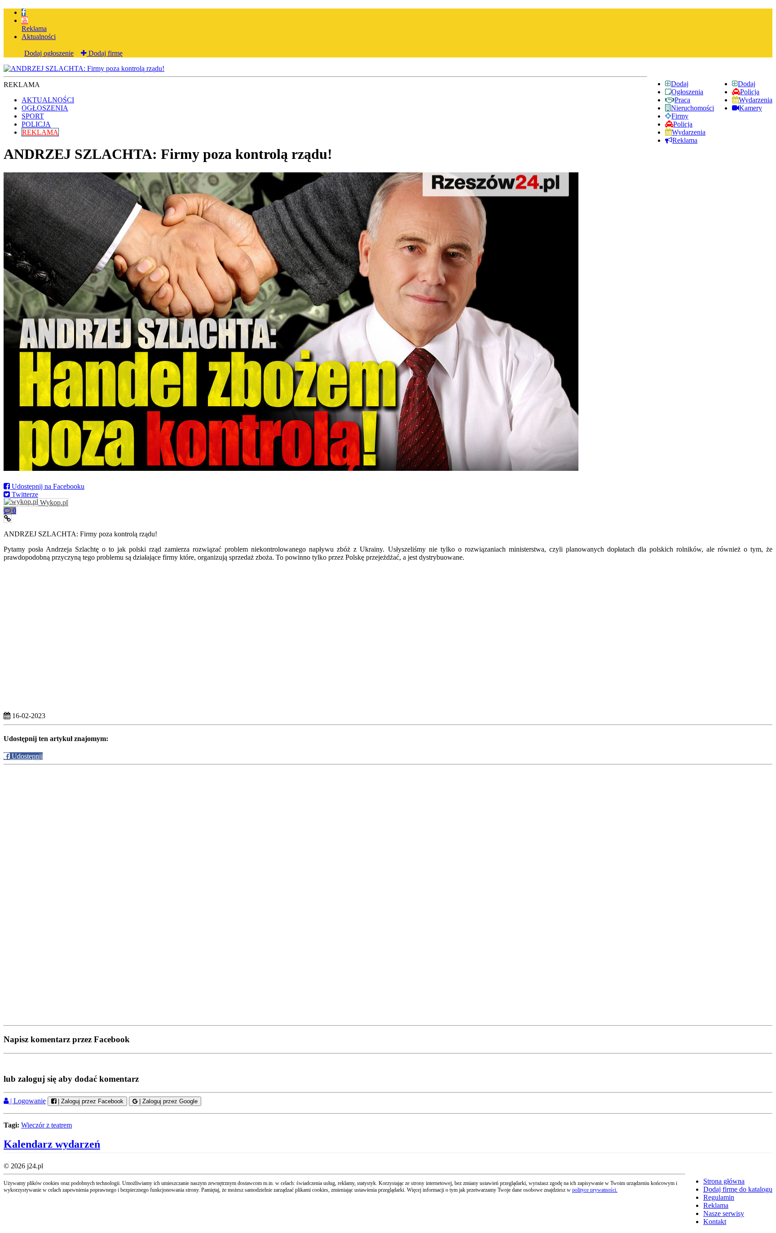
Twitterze (24, 494)
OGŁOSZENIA (45, 108)
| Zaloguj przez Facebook (89, 1101)
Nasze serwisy (723, 1213)
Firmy (679, 116)
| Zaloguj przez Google (167, 1101)
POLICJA (36, 124)
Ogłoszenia (687, 92)
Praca (682, 100)
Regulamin (718, 1197)
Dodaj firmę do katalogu (737, 1189)
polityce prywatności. (594, 1190)
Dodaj (746, 84)
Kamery (750, 108)
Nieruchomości (692, 108)
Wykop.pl (53, 502)
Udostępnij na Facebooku (47, 486)
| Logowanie (27, 1101)
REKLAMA (40, 132)
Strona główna (724, 1181)
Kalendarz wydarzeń (52, 1144)
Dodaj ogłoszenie (49, 53)
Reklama (34, 28)
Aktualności (39, 36)
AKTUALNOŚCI (48, 100)
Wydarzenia (755, 100)
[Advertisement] (388, 830)
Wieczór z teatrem (46, 1125)
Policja (749, 92)
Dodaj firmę (105, 53)
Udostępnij (26, 756)
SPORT (33, 116)
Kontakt (714, 1221)
